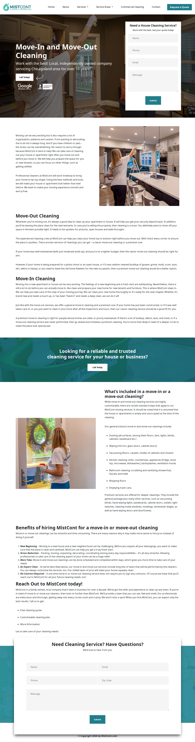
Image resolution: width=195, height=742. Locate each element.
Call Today (97, 367)
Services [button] (82, 6)
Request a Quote (179, 7)
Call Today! (24, 77)
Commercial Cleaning (132, 6)
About (66, 6)
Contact (156, 6)
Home (51, 6)
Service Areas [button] (103, 6)
